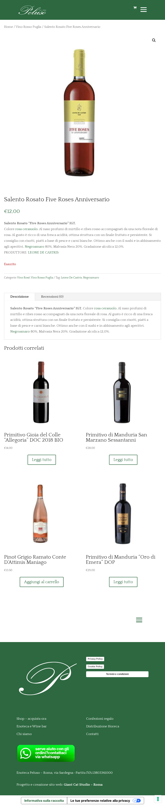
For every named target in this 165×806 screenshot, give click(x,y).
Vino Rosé (23, 277)
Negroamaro (34, 246)
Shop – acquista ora (31, 718)
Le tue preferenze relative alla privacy (100, 801)
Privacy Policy (95, 658)
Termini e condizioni (117, 674)
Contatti (92, 734)
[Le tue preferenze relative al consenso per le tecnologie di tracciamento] (158, 799)
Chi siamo (24, 734)
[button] (154, 40)
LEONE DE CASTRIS (43, 252)
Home (8, 27)
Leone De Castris (71, 277)
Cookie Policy (95, 666)
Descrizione (19, 296)
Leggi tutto (42, 460)
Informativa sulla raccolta (44, 801)
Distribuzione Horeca (102, 726)
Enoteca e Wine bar (31, 726)
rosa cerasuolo (26, 229)
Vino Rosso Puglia (28, 27)
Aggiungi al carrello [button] (41, 582)
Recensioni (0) (52, 296)
